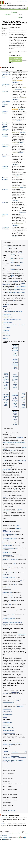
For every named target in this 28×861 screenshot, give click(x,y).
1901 (15, 422)
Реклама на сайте (16, 832)
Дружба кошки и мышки (8, 548)
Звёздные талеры (7, 586)
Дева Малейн (6, 592)
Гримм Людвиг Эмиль (8, 727)
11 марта (15, 362)
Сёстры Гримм (6, 469)
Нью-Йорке (16, 489)
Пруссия (21, 262)
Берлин (12, 262)
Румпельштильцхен (7, 555)
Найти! (24, 8)
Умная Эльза (6, 574)
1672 (13, 350)
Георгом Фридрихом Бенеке (10, 287)
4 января (6, 397)
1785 (4, 399)
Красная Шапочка (7, 709)
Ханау (12, 258)
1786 (13, 400)
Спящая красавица (7, 714)
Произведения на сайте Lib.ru (13, 271)
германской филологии (19, 289)
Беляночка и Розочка (8, 567)
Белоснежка (5, 202)
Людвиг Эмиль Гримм (23, 394)
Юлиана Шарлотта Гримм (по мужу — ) (6, 376)
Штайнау (15, 368)
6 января (15, 416)
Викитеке (6, 751)
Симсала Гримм (22, 634)
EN (17, 1)
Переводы (7, 14)
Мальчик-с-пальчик (7, 711)
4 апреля (16, 351)
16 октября (15, 348)
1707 (13, 364)
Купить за (15, 59)
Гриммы (5, 743)
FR (26, 1)
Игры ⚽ (20, 17)
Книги (20, 14)
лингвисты (13, 267)
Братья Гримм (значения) (10, 246)
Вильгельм (14, 276)
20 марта (16, 365)
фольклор (15, 281)
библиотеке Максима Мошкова (18, 757)
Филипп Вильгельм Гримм (15, 376)
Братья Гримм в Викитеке (9, 733)
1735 (4, 382)
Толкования (14, 12)
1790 (23, 399)
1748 (15, 353)
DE (20, 1)
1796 (6, 387)
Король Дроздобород (8, 572)
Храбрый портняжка (7, 618)
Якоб (12, 275)
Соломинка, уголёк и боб (9, 559)
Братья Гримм (22, 460)
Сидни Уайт (4, 817)
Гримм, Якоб (6, 725)
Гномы (3, 823)
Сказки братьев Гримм (8, 730)
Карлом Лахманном (21, 286)
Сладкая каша (6, 545)
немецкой (13, 269)
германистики (6, 290)
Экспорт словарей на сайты (5, 837)
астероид (13, 692)
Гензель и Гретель (7, 542)
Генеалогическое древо (11, 341)
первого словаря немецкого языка (16, 292)
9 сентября (15, 379)
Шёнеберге (18, 528)
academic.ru (5, 2)
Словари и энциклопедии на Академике (12, 5)
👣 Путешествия (3, 835)
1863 (6, 404)
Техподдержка (9, 832)
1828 (15, 417)
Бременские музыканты (8, 534)
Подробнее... (15, 82)
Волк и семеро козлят (8, 538)
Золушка (5, 717)
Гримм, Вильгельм (7, 722)
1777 (15, 367)
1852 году (12, 450)
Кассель (5, 306)
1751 (13, 380)
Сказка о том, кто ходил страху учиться (12, 622)
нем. (12, 273)
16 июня (16, 420)
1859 (15, 404)
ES (23, 1)
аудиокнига (19, 80)
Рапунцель (5, 91)
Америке (9, 467)
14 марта (24, 397)
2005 (5, 460)
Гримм (4, 497)
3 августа (6, 380)
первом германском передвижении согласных (14, 442)
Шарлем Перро (19, 706)
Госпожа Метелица (7, 577)
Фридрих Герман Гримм (15, 413)
